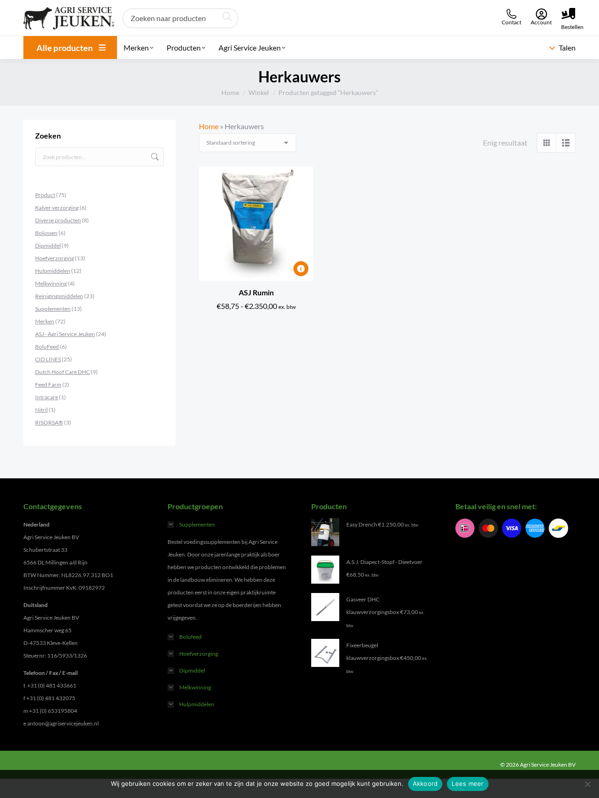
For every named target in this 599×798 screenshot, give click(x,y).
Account (541, 22)
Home (209, 126)
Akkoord (425, 783)
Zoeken (154, 156)
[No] (587, 784)
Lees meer (467, 783)
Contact (511, 22)
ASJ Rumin (256, 292)
